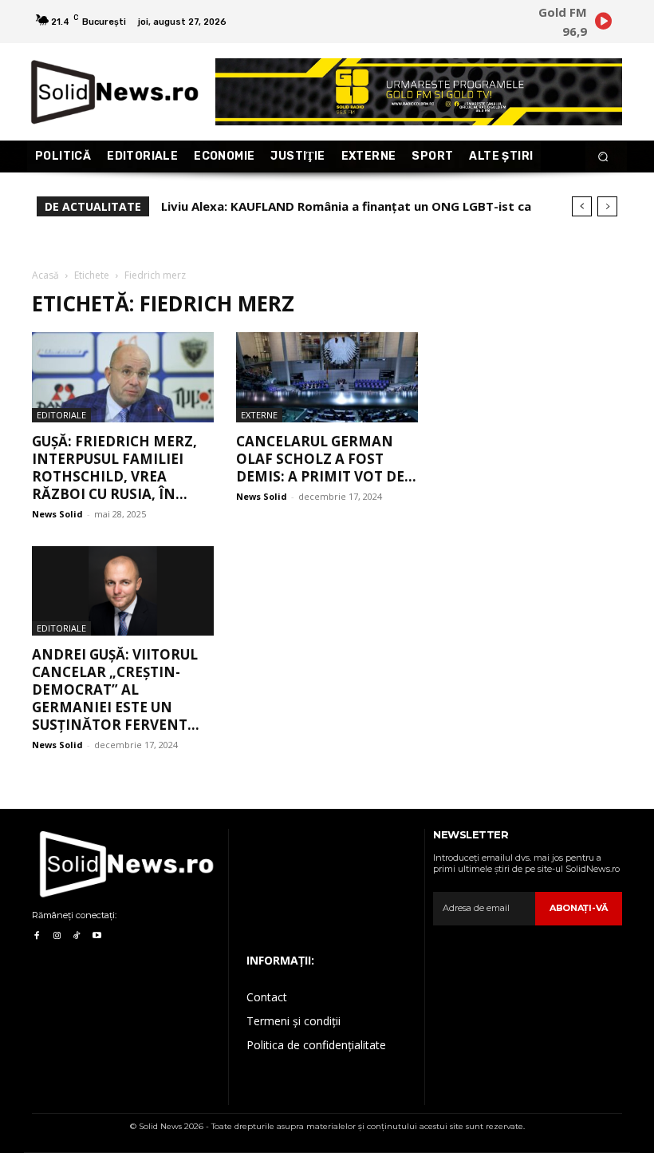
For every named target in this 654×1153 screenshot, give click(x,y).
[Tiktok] (77, 936)
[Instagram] (56, 936)
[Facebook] (36, 936)
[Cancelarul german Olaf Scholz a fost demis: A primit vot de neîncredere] (327, 377)
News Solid (57, 514)
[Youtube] (97, 936)
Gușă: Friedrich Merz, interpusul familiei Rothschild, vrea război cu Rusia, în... (114, 467)
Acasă (45, 275)
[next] (607, 206)
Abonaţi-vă (579, 907)
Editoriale (61, 415)
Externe (259, 415)
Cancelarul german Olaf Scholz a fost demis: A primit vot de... (326, 458)
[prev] (582, 206)
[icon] (603, 23)
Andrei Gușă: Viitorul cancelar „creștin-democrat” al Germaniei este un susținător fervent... (115, 689)
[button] (603, 156)
